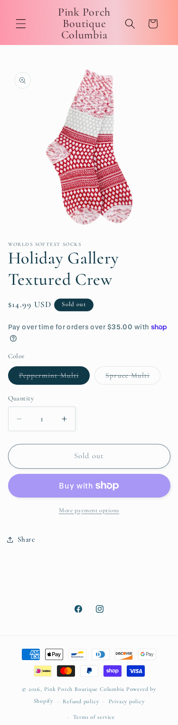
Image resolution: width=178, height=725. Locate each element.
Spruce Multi (132, 378)
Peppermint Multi (54, 378)
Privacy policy (127, 701)
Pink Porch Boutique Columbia (85, 689)
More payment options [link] (89, 510)
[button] (20, 23)
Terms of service (94, 717)
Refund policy (81, 701)
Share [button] (26, 539)
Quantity (21, 398)
